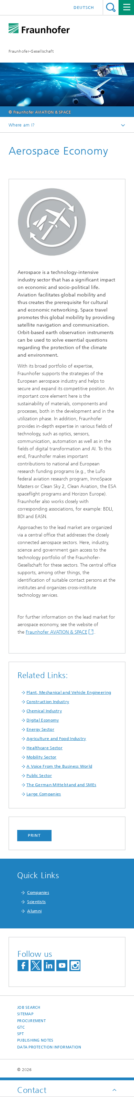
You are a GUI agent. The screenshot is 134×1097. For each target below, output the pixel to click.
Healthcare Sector (44, 747)
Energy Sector (40, 729)
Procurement (31, 1021)
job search (29, 1007)
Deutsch (84, 7)
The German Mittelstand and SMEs (61, 784)
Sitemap (25, 1014)
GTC (21, 1027)
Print (34, 835)
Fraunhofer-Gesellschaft (31, 51)
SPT (20, 1034)
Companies (38, 892)
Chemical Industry (44, 711)
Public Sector (39, 775)
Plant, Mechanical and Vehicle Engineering (68, 692)
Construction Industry (47, 701)
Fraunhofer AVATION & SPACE (56, 632)
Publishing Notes (35, 1040)
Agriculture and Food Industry (56, 738)
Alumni (34, 911)
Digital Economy (42, 720)
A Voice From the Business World (59, 766)
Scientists (36, 901)
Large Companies (43, 794)
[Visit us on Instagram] (74, 965)
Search (111, 7)
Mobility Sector (41, 757)
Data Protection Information (49, 1047)
